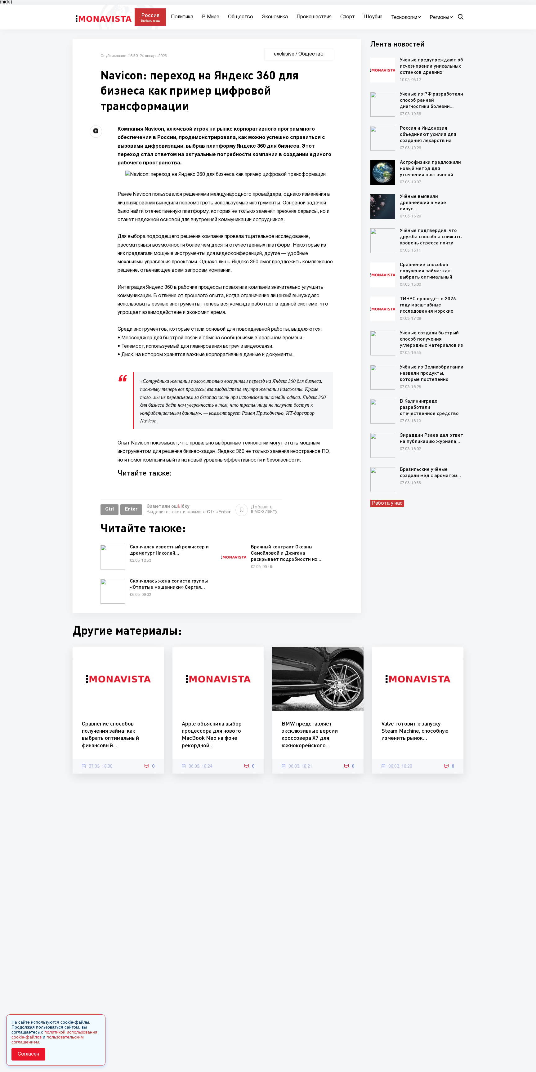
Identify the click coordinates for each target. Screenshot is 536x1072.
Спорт (347, 17)
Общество (240, 17)
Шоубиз (373, 17)
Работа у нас (387, 503)
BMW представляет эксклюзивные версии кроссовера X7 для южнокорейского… (310, 734)
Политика (182, 17)
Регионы (439, 18)
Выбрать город (150, 20)
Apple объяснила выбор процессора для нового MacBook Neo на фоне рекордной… (212, 734)
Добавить (264, 509)
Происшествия (314, 17)
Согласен (28, 1054)
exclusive (284, 54)
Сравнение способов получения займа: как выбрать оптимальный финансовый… (110, 734)
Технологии (404, 18)
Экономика (275, 17)
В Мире (210, 17)
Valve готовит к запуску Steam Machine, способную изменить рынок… (415, 730)
